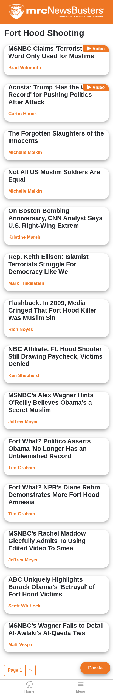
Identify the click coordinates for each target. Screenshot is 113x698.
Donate (95, 668)
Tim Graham (21, 467)
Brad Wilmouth (24, 67)
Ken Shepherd (23, 375)
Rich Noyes (20, 329)
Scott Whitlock (24, 606)
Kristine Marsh (24, 237)
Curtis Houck (22, 113)
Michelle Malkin (25, 152)
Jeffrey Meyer (23, 421)
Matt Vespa (20, 644)
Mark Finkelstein (26, 283)
